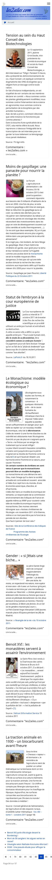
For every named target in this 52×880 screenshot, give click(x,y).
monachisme (37, 253)
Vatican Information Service (27, 713)
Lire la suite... (11, 154)
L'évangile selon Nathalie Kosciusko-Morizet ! (27, 844)
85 (46, 856)
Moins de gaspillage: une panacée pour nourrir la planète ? (26, 170)
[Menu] (48, 3)
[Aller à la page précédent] (10, 856)
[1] (13, 456)
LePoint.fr (18, 357)
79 (15, 856)
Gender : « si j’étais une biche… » (24, 557)
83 (36, 856)
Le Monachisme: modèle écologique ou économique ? (25, 382)
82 (31, 856)
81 (25, 856)
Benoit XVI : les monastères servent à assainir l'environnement (26, 648)
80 (20, 856)
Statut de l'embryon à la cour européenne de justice (25, 301)
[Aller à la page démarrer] (5, 856)
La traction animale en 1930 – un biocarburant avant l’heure (24, 741)
